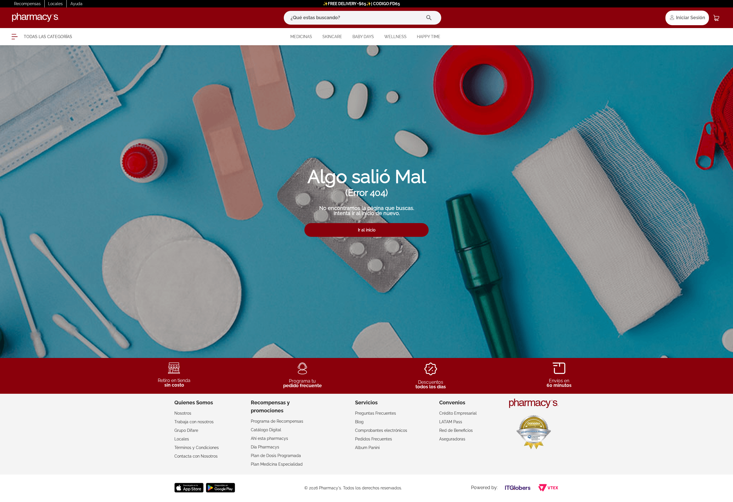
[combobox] (362, 18)
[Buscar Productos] (430, 18)
